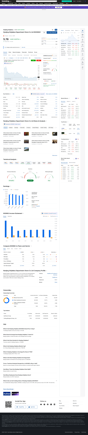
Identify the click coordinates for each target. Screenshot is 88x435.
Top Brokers (64, 122)
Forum (35, 52)
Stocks (4, 5)
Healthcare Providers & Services (52, 274)
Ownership (14, 55)
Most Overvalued (72, 162)
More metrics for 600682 (51, 93)
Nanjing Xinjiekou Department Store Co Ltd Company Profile (24, 270)
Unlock (22, 265)
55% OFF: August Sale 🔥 (66, 1)
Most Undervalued (64, 162)
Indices (62, 30)
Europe (43, 5)
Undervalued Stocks (75, 5)
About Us (74, 400)
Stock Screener (55, 3)
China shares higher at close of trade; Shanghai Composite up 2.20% (12, 149)
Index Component (34, 55)
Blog (60, 400)
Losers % (73, 101)
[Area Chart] (6, 58)
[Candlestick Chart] (4, 58)
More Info (23, 47)
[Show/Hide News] (29, 58)
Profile (9, 55)
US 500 (62, 49)
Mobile (60, 403)
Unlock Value (53, 38)
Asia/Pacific (52, 5)
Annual (4, 216)
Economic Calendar (47, 3)
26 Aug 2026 (36, 110)
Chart (10, 52)
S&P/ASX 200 (63, 43)
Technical (30, 52)
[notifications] (83, 1)
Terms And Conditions (69, 432)
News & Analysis (16, 52)
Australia (14, 5)
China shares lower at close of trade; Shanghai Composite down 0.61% (12, 141)
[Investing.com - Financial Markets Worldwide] (6, 1)
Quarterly (10, 216)
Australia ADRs (34, 5)
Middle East (47, 5)
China (56, 282)
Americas (39, 5)
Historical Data (19, 55)
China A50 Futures (64, 53)
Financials (24, 52)
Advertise (75, 403)
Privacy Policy (77, 432)
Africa (56, 5)
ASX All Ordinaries (64, 47)
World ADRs (29, 5)
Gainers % (68, 101)
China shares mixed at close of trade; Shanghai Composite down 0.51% (40, 141)
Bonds (72, 30)
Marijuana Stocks (60, 5)
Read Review (78, 129)
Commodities (67, 30)
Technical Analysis (9, 159)
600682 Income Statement (12, 213)
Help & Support (76, 405)
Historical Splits (26, 55)
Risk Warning (84, 432)
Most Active (63, 101)
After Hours (19, 5)
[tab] (5, 163)
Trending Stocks (65, 139)
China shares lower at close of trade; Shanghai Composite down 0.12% (12, 133)
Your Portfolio (61, 405)
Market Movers (64, 98)
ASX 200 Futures (64, 45)
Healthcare (54, 277)
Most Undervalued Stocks (65, 159)
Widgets (60, 408)
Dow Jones (63, 51)
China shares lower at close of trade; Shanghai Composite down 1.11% (40, 133)
